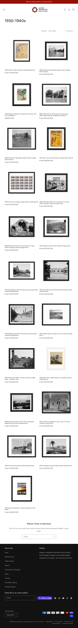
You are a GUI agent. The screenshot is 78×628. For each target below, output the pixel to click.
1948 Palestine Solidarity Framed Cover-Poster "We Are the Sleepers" (20, 114)
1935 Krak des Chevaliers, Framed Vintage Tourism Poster (20, 508)
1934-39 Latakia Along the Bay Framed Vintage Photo (55, 465)
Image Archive (9, 561)
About (7, 574)
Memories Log (9, 557)
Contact (7, 578)
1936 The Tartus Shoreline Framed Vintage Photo (19, 465)
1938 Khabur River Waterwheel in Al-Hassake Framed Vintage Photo (55, 378)
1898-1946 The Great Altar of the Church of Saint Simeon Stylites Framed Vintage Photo (20, 246)
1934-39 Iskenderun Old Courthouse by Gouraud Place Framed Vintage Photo (21, 290)
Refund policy (49, 621)
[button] (4, 10)
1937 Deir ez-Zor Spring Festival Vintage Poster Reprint (56, 158)
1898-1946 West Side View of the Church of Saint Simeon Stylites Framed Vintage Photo (54, 202)
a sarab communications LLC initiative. (33, 621)
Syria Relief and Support (12, 570)
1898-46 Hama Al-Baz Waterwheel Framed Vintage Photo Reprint (54, 70)
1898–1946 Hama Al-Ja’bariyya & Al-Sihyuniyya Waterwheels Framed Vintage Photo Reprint (53, 114)
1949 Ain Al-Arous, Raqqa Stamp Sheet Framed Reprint (21, 202)
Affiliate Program (10, 587)
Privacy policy (59, 621)
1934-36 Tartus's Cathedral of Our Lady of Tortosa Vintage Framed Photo (54, 422)
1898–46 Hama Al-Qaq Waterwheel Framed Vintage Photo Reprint (20, 158)
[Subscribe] (54, 536)
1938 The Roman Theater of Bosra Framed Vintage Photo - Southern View (20, 378)
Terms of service (68, 621)
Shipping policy (56, 623)
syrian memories (18, 621)
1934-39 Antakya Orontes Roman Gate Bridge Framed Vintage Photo (55, 290)
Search (7, 565)
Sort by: (44, 31)
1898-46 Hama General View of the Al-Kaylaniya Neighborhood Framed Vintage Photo (19, 422)
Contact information (67, 623)
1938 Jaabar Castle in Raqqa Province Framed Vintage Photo (55, 334)
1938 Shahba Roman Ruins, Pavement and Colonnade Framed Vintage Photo (21, 334)
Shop (6, 552)
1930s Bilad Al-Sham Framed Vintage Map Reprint (20, 70)
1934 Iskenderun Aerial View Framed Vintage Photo (55, 246)
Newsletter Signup (11, 582)
